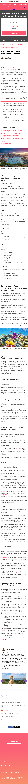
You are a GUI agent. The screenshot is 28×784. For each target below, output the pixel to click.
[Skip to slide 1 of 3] (12, 690)
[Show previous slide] (1, 681)
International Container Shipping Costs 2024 (10, 702)
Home (2, 44)
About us (3, 752)
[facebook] (1, 766)
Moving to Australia (17, 44)
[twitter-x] (5, 766)
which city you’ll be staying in (16, 237)
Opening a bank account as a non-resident (6, 140)
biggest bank (6, 557)
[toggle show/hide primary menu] (26, 1)
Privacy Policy (4, 758)
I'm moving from (14, 20)
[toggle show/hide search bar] (1, 1)
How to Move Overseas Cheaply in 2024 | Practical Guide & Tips (13, 706)
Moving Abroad (8, 44)
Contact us (3, 754)
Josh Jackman (8, 58)
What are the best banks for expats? (17, 135)
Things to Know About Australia (8, 716)
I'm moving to (14, 26)
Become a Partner (4, 756)
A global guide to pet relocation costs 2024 (10, 699)
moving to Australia (14, 67)
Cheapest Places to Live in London (8, 719)
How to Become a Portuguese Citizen (9, 713)
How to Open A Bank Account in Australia (10, 46)
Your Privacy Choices (5, 760)
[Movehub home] (14, 1)
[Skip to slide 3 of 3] (15, 690)
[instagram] (9, 766)
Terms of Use (4, 761)
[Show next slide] (26, 681)
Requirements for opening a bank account (6, 131)
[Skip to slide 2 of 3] (14, 690)
